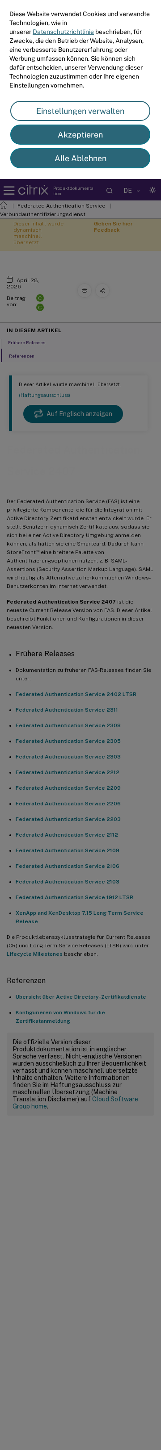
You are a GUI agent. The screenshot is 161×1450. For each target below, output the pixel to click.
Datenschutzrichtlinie (63, 31)
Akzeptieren (80, 134)
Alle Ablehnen (80, 158)
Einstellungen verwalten (80, 111)
